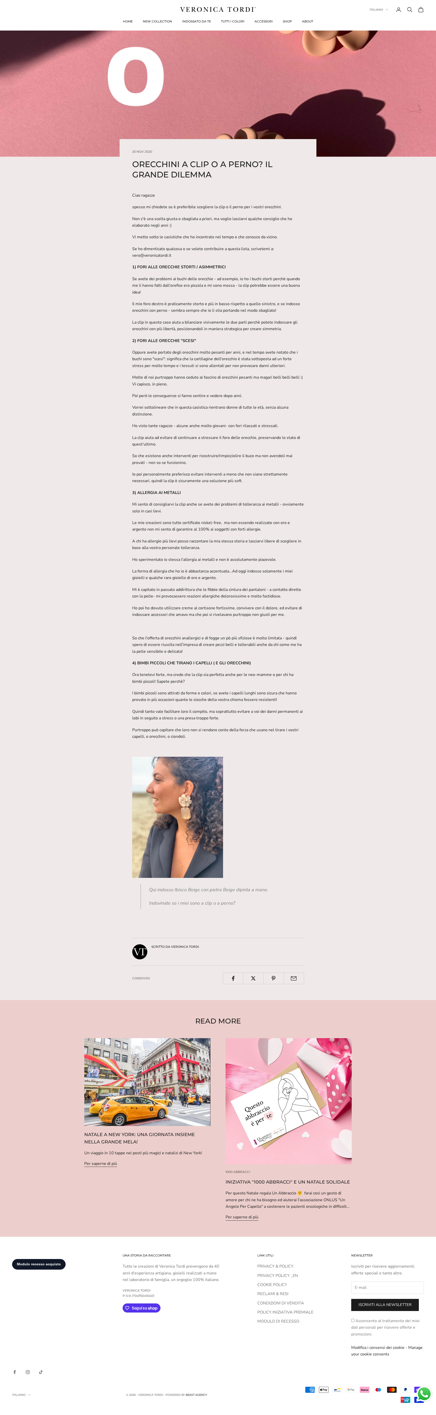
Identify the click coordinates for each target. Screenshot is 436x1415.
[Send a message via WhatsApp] (424, 1394)
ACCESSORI (264, 21)
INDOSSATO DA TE (196, 21)
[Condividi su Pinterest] (274, 978)
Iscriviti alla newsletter (385, 1304)
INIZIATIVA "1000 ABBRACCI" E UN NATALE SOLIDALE (288, 1182)
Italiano (376, 9)
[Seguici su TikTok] (40, 1372)
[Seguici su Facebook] (14, 1372)
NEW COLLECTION (157, 21)
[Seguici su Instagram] (27, 1372)
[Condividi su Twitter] (253, 978)
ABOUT (307, 21)
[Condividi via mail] (294, 978)
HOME (128, 21)
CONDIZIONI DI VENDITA (280, 1303)
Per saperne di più (100, 1163)
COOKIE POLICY (272, 1285)
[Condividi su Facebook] (233, 978)
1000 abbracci (238, 1172)
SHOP (287, 21)
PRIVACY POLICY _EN (277, 1275)
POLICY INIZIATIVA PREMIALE (285, 1312)
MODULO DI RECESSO (278, 1321)
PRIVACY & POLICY (275, 1266)
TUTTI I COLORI (232, 21)
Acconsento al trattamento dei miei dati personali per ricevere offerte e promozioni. (385, 1327)
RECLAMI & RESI (272, 1294)
